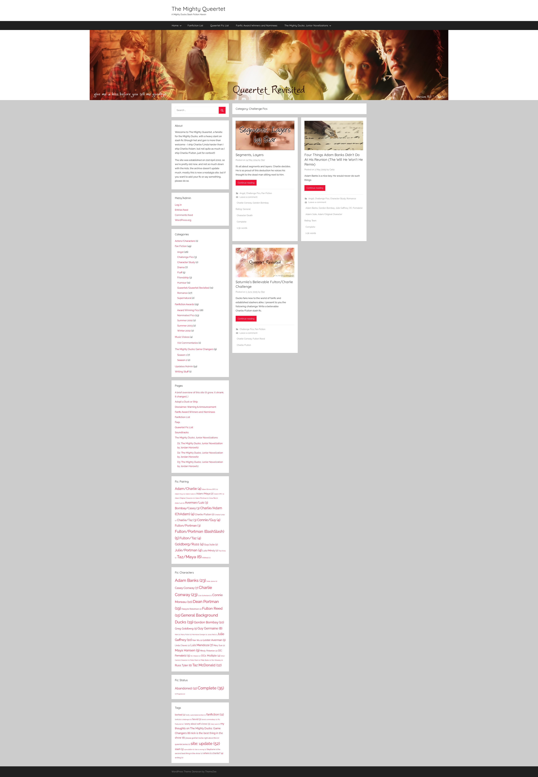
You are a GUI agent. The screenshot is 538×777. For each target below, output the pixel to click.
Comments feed (184, 215)
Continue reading (246, 182)
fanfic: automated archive (196, 715)
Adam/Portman (202, 498)
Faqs (177, 422)
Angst (242, 193)
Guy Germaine (210, 628)
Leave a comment (248, 197)
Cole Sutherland (205, 595)
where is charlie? (213, 753)
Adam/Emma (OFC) (210, 489)
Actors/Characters (185, 241)
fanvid (196, 719)
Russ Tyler (183, 665)
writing (179, 758)
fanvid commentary (209, 719)
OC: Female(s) (355, 208)
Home (175, 25)
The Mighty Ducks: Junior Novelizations (306, 25)
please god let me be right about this (202, 738)
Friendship (183, 277)
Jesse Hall (212, 634)
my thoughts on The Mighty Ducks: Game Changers (199, 728)
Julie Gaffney (342, 208)
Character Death (245, 215)
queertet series (182, 744)
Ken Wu (197, 640)
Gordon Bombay (261, 203)
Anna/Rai (213, 498)
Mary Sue (219, 645)
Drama (181, 267)
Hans (177, 634)
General (247, 209)
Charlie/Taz (187, 520)
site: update (205, 743)
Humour (181, 282)
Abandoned (186, 688)
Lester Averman (214, 639)
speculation (189, 749)
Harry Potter (186, 634)
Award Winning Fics (188, 310)
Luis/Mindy (210, 550)
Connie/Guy (208, 520)
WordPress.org (183, 220)
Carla (332, 169)
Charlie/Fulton (244, 345)
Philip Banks (206, 660)
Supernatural (184, 298)
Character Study (338, 198)
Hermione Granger (199, 634)
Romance (351, 198)
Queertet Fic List (219, 25)
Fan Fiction (266, 193)
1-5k (239, 228)
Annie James (212, 581)
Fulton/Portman (188, 525)
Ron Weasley (217, 660)
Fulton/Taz (190, 538)
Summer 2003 (185, 325)
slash (179, 749)
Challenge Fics (253, 193)
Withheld (206, 558)
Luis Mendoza (201, 645)
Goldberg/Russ (189, 544)
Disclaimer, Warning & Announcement (195, 406)
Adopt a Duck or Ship (186, 401)
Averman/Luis (196, 502)
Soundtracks (182, 432)
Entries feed (181, 209)
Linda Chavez (182, 645)
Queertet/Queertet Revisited (193, 287)
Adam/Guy (180, 494)
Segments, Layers (250, 155)
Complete (241, 221)
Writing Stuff (182, 371)
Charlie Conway (244, 203)
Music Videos (182, 337)
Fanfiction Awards (184, 304)
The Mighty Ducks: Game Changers (194, 349)
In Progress (180, 694)
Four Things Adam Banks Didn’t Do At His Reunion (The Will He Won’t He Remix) (333, 159)
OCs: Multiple (210, 655)
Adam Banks (312, 208)
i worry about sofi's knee (197, 724)
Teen (314, 220)
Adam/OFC (219, 494)
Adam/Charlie (188, 489)
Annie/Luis (179, 503)
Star (263, 160)
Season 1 (182, 354)
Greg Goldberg (186, 628)
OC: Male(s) (195, 656)
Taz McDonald (207, 665)
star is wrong (200, 749)
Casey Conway (186, 588)
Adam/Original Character (330, 214)
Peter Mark (195, 660)
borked (180, 714)
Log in (178, 204)
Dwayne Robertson (192, 609)
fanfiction (215, 714)
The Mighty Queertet (198, 8)
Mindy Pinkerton (208, 651)
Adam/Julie (311, 214)
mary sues (215, 724)
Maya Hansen (187, 650)
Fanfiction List (195, 25)
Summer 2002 (185, 320)
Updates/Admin (184, 366)
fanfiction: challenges (183, 719)
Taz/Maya (189, 556)
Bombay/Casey (187, 508)
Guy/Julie (211, 544)
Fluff (179, 272)
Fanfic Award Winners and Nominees (256, 25)
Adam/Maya (204, 493)
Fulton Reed (259, 338)
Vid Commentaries (187, 342)
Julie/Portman (188, 550)
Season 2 (182, 360)
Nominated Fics (186, 315)
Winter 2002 (184, 330)
